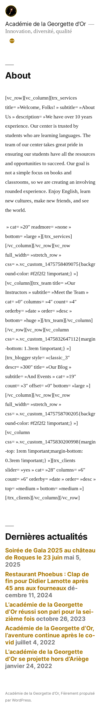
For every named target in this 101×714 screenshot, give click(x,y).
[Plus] (12, 41)
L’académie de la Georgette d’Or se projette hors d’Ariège (47, 655)
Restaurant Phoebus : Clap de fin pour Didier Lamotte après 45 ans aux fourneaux (47, 581)
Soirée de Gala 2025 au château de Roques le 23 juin (50, 554)
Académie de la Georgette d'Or (45, 23)
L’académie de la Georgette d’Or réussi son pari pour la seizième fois (49, 611)
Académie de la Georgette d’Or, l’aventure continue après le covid (50, 635)
